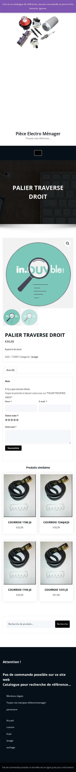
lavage (34, 356)
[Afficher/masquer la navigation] (38, 153)
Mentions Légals (14, 696)
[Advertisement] (38, 92)
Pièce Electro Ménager (38, 134)
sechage (10, 747)
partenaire (11, 709)
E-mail (43, 401)
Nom (8, 401)
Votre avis (10, 426)
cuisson (10, 727)
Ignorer (43, 8)
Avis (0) (10, 370)
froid (8, 734)
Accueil (10, 720)
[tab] (10, 370)
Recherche (62, 624)
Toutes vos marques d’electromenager (26, 702)
